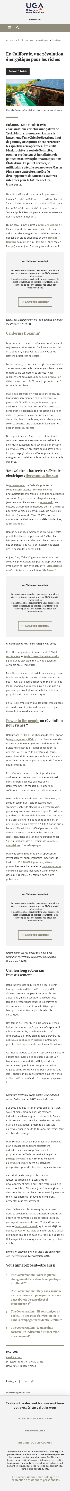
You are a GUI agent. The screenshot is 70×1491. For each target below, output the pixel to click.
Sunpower (30, 686)
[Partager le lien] (33, 1381)
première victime (48, 225)
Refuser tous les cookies (35, 1442)
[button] (18, 28)
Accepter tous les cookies (35, 1418)
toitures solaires (42, 489)
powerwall (46, 502)
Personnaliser (35, 1430)
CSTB (31, 544)
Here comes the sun (41, 476)
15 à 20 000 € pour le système (35, 862)
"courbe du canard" (26, 1226)
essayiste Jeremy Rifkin (20, 739)
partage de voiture (17, 1158)
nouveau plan (17, 485)
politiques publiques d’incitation (25, 1040)
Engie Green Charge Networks (41, 656)
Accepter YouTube (37, 302)
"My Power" (48, 570)
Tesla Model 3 (17, 523)
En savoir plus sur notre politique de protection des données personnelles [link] (36, 1478)
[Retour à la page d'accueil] (35, 8)
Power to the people (22, 721)
